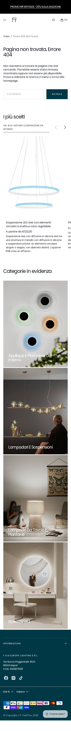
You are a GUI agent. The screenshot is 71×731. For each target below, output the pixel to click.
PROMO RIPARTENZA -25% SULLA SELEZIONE (35, 7)
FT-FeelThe (25, 715)
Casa (6, 36)
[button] (53, 19)
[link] (34, 176)
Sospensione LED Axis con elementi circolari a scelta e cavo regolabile (28, 224)
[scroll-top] (63, 723)
